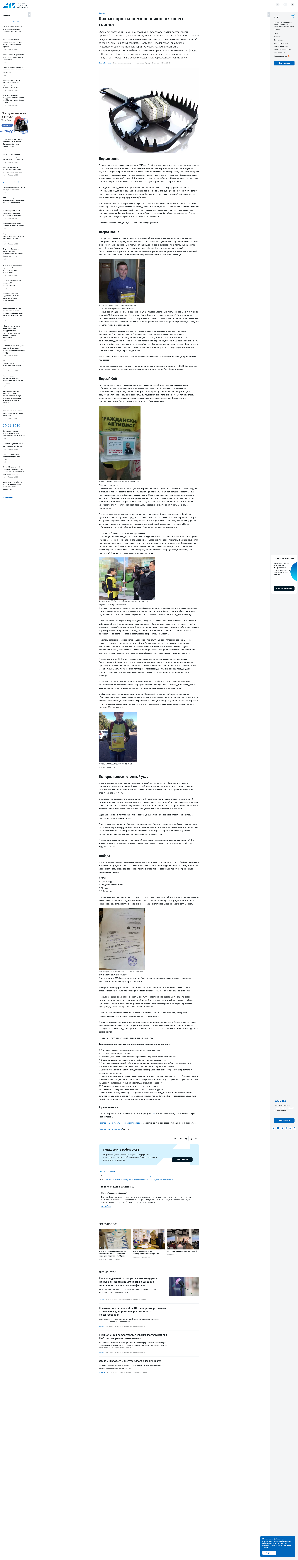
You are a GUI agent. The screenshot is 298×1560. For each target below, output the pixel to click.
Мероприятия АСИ (281, 43)
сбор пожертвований (150, 1176)
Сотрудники (278, 40)
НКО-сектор (154, 63)
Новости (102, 1372)
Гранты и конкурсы (114, 1259)
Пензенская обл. (109, 1172)
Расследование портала (110, 1129)
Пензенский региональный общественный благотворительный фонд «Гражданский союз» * (138, 1180)
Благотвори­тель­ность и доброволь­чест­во (128, 63)
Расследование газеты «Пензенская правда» (120, 1123)
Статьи (102, 13)
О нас (276, 33)
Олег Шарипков (105, 63)
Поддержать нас (280, 56)
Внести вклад (182, 1159)
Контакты (277, 37)
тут (153, 1113)
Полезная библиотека (282, 50)
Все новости (8, 497)
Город (147, 63)
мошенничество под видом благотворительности (122, 1176)
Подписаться (284, 63)
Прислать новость (281, 46)
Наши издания (279, 53)
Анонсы (102, 1326)
